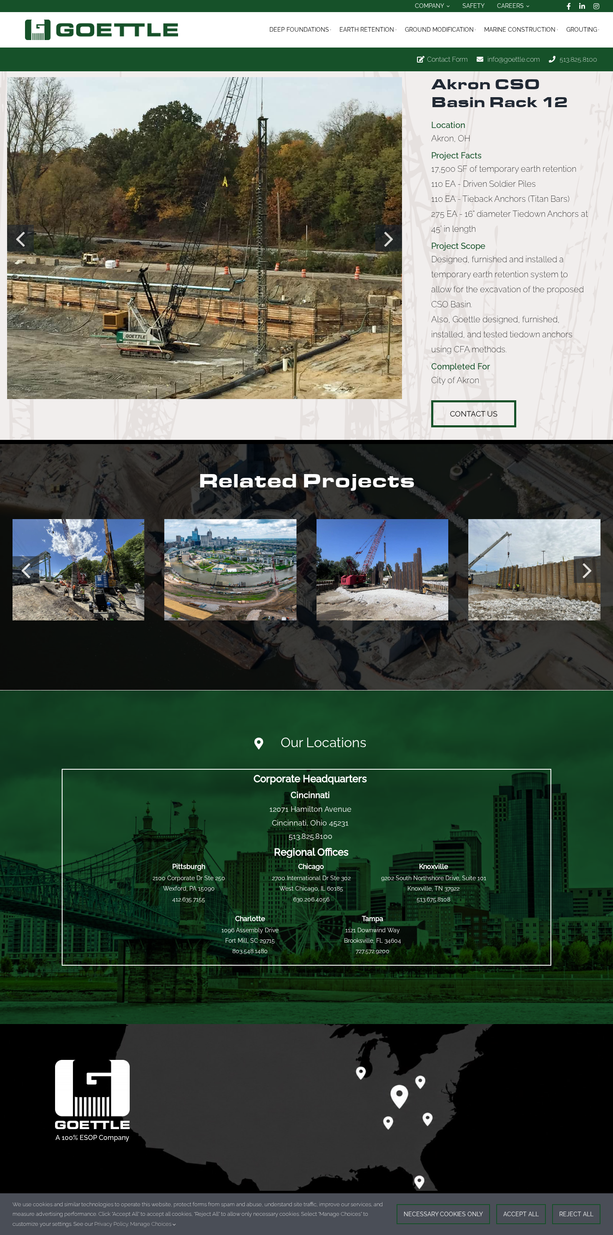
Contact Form (447, 59)
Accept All (521, 1214)
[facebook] (569, 6)
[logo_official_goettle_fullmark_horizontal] (101, 23)
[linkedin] (582, 6)
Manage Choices (151, 1224)
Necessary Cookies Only (443, 1214)
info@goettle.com (513, 59)
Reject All (576, 1214)
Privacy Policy (111, 1224)
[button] (20, 238)
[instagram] (596, 6)
